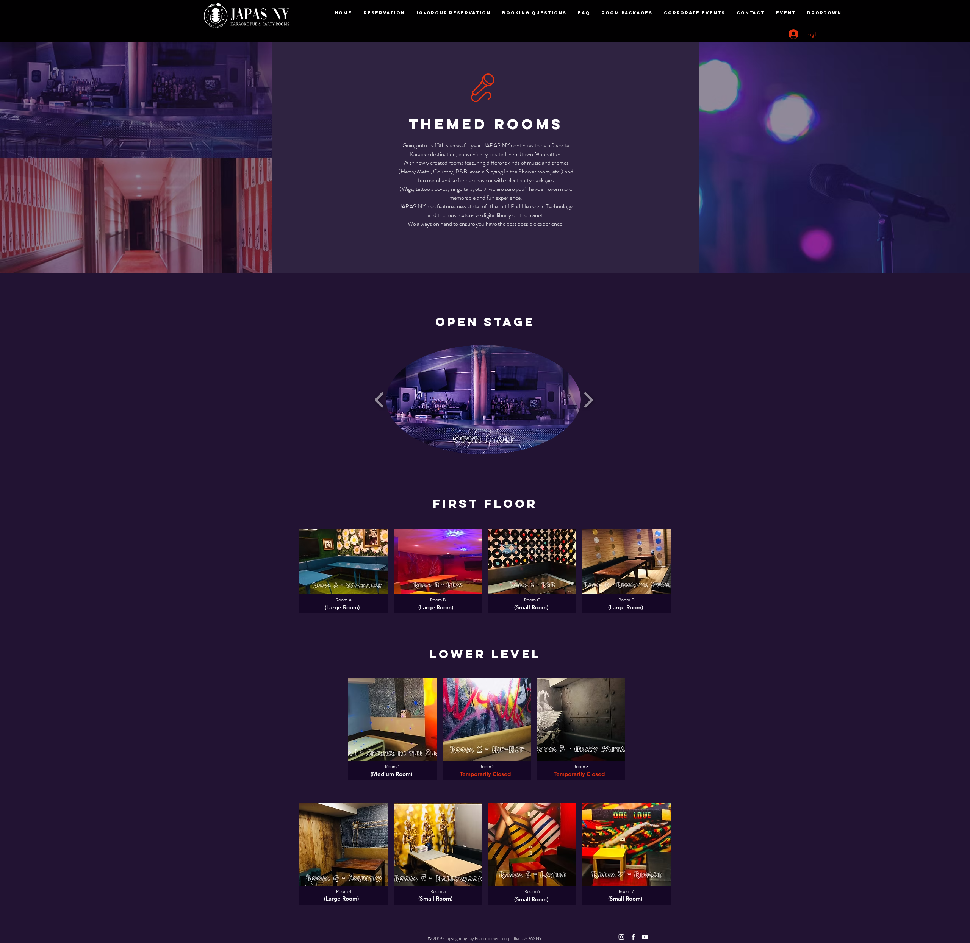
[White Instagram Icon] (621, 937)
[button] (483, 399)
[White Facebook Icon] (633, 937)
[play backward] (379, 399)
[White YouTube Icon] (645, 937)
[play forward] (588, 399)
